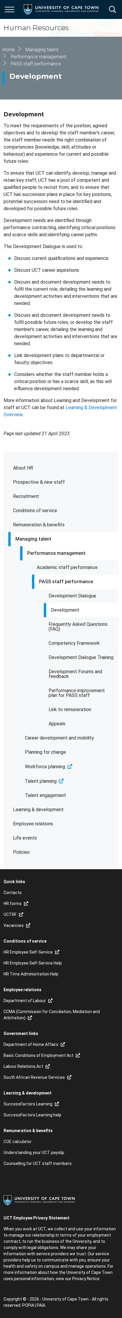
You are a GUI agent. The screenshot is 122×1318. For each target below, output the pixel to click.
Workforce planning (45, 766)
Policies (21, 852)
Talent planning (41, 781)
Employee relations (33, 824)
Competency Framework (74, 643)
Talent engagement (45, 795)
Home (8, 49)
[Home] (39, 1200)
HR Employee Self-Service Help (33, 963)
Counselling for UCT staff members (38, 1163)
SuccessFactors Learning (28, 1104)
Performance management (56, 553)
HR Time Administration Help (31, 974)
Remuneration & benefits (39, 525)
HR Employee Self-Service (28, 952)
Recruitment (26, 496)
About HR (23, 468)
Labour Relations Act (23, 1066)
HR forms (13, 903)
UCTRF (10, 914)
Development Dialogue (72, 596)
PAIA (41, 1305)
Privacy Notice (85, 1278)
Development (65, 610)
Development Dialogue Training (81, 657)
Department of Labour (25, 1000)
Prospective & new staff (39, 482)
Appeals (57, 723)
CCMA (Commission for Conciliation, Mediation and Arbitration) (52, 1014)
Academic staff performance (67, 567)
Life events (25, 838)
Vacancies (14, 925)
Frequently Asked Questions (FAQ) (78, 626)
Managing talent (33, 539)
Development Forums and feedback (75, 674)
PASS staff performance (66, 581)
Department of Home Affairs (31, 1044)
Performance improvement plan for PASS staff (77, 693)
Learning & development (38, 809)
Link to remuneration (70, 709)
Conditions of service (35, 510)
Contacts (13, 892)
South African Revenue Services (34, 1077)
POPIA (28, 1305)
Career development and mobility (59, 738)
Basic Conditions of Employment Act (38, 1055)
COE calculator (18, 1141)
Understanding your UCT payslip (34, 1152)
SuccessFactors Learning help (32, 1115)
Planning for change (45, 752)
